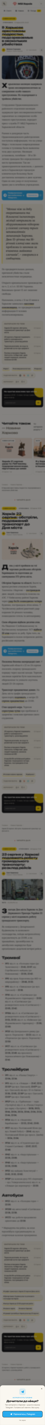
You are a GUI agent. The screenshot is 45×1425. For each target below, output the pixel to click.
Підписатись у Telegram (24, 1414)
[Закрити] (42, 1389)
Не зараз (22, 1420)
